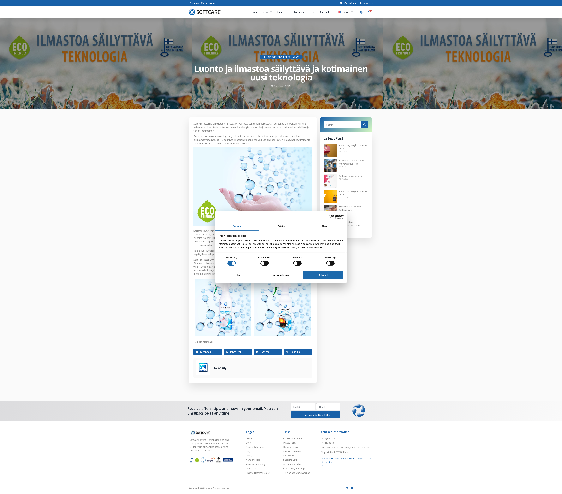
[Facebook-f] (341, 488)
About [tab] (325, 226)
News (295, 57)
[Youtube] (352, 488)
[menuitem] (345, 12)
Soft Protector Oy (203, 259)
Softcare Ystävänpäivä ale (351, 176)
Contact (324, 12)
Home (254, 12)
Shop (265, 12)
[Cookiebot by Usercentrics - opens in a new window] (331, 216)
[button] (207, 352)
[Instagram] (346, 488)
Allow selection (281, 275)
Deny (239, 275)
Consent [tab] (237, 226)
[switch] (264, 263)
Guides (281, 12)
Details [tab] (281, 226)
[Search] (364, 124)
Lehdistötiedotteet (277, 57)
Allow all (323, 275)
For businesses (302, 12)
